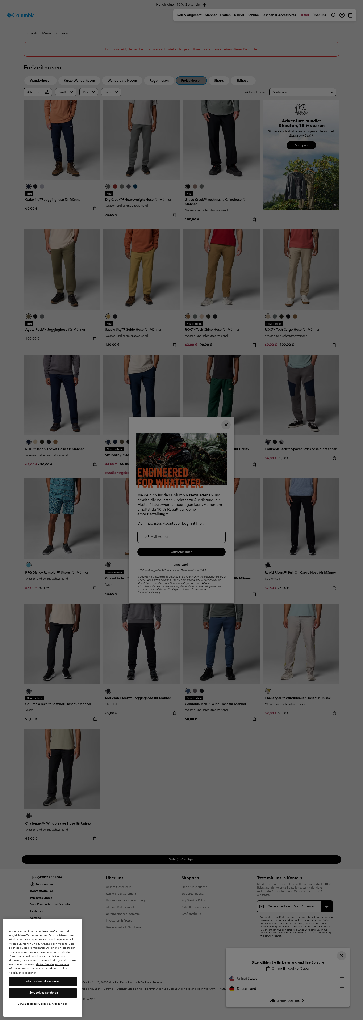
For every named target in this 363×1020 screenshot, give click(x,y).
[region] (42, 968)
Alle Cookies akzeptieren (43, 981)
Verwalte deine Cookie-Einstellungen (43, 1004)
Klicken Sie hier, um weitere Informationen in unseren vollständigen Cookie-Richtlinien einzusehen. (39, 968)
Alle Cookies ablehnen (43, 992)
